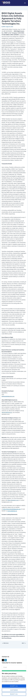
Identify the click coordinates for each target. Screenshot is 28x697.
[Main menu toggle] (25, 3)
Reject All (14, 694)
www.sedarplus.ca (12, 511)
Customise (14, 690)
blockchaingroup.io (7, 412)
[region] (14, 684)
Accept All (14, 686)
